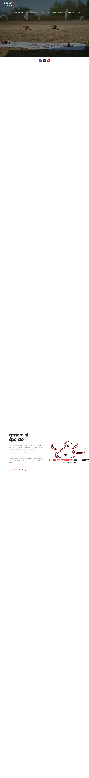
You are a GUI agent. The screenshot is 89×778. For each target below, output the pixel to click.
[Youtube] (48, 60)
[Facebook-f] (40, 60)
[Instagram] (44, 60)
